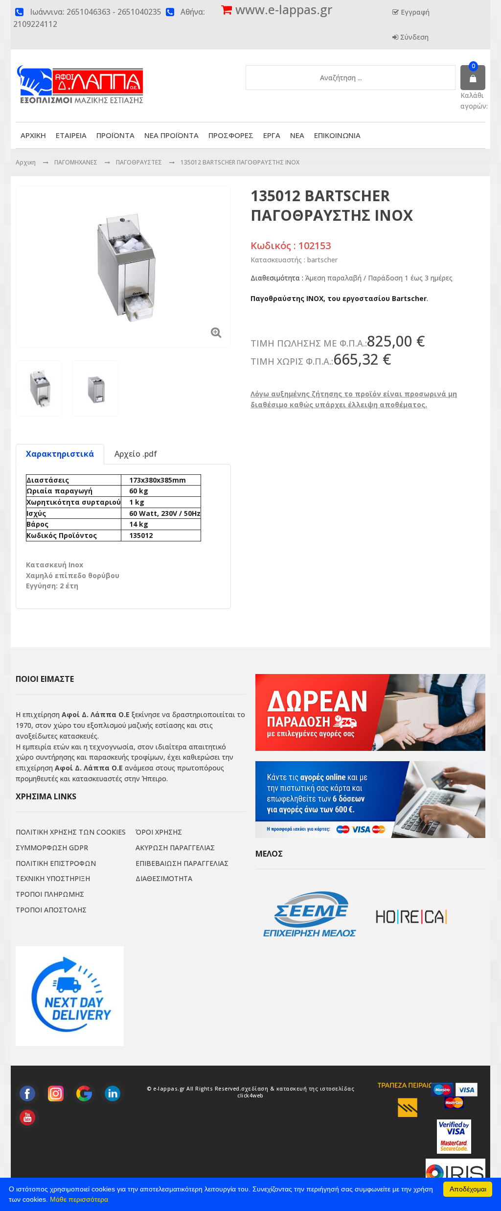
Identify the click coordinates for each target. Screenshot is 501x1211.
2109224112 (35, 24)
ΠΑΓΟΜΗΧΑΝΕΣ (76, 162)
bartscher (322, 259)
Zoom (216, 332)
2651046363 (89, 12)
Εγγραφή (414, 12)
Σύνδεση (413, 37)
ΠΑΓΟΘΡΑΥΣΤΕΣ (139, 162)
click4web (250, 1095)
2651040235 (139, 12)
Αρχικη (26, 162)
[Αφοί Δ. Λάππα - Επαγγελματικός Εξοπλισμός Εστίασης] (101, 77)
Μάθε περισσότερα (79, 1199)
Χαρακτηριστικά (60, 453)
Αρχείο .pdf (135, 453)
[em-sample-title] (27, 1093)
